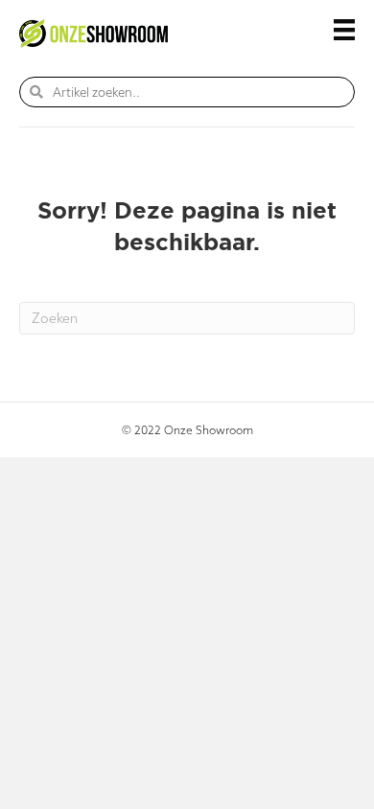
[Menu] (344, 29)
